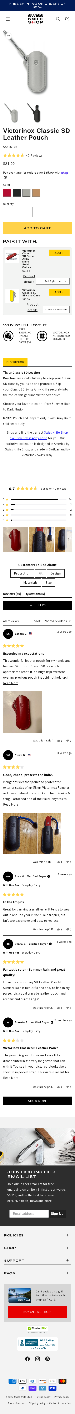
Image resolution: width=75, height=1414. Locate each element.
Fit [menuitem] (41, 573)
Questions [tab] (35, 594)
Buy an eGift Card (38, 1312)
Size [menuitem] (49, 582)
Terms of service (16, 1403)
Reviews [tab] (12, 594)
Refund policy (43, 1396)
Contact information (60, 1403)
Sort (37, 621)
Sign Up (57, 1213)
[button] (67, 19)
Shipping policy (37, 1403)
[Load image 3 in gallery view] (37, 113)
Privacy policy (61, 1396)
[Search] (58, 19)
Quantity (8, 204)
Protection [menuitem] (22, 573)
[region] (37, 539)
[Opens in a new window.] (38, 1329)
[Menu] (7, 19)
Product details (29, 279)
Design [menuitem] (56, 573)
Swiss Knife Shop (23, 1396)
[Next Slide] (68, 539)
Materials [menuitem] (30, 582)
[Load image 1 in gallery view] (14, 113)
